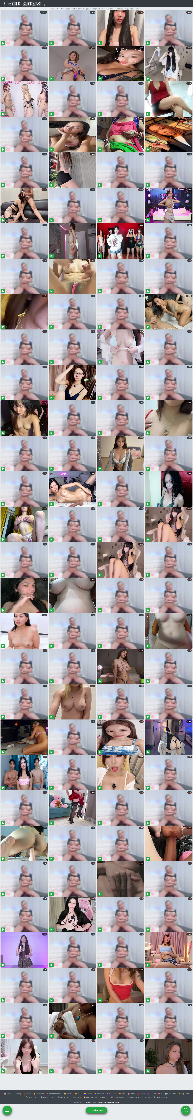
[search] (185, 1110)
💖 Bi (160, 1094)
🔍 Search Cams (160, 1097)
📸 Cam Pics (146, 1097)
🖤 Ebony (17, 1094)
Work (94, 1102)
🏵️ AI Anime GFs (90, 1097)
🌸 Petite (131, 1094)
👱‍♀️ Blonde (88, 1094)
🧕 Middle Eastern (54, 1094)
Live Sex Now (96, 1110)
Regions (88, 1102)
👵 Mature (68, 1094)
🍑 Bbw (122, 1094)
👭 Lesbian (151, 1094)
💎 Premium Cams (48, 1097)
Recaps (100, 1102)
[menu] (7, 1110)
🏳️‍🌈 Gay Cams (183, 1094)
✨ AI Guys (104, 1097)
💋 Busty (141, 1094)
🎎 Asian (7, 1094)
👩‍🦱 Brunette (99, 1094)
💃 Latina (27, 1094)
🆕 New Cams (170, 1094)
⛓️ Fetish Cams (64, 1097)
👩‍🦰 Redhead (112, 1094)
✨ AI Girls (77, 1097)
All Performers (109, 1102)
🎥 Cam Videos (133, 1097)
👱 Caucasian (38, 1094)
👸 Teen (78, 1094)
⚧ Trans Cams (32, 1097)
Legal (117, 1102)
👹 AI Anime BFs (117, 1097)
